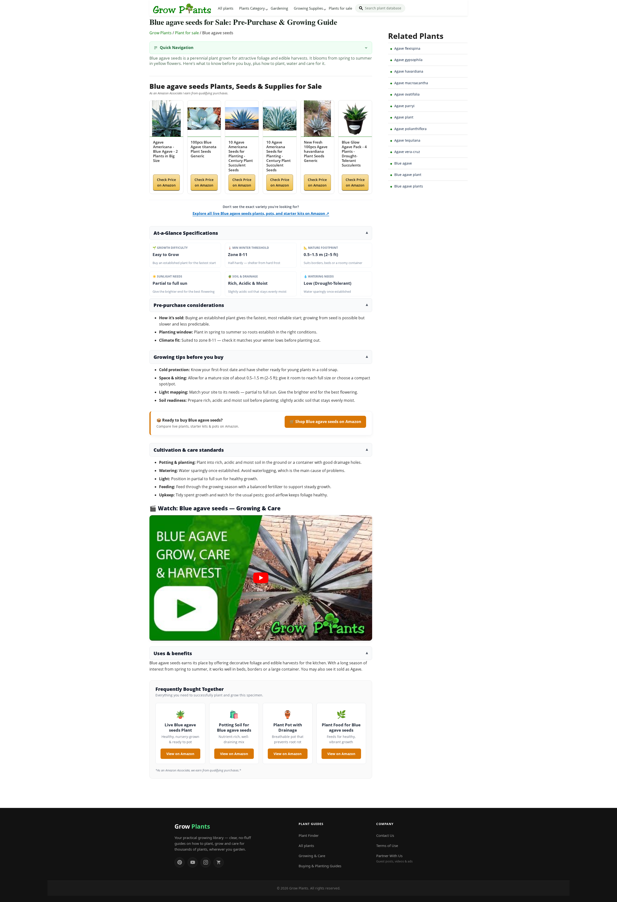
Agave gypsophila (408, 59)
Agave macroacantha (411, 83)
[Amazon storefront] (219, 862)
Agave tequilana (407, 140)
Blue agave (403, 163)
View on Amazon (180, 753)
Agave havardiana (408, 71)
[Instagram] (206, 862)
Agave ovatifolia (407, 94)
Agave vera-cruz (407, 151)
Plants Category (252, 8)
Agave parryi (404, 106)
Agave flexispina (407, 48)
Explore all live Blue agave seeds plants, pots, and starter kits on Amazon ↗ (261, 213)
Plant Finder (309, 835)
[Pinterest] (179, 862)
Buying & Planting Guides (320, 865)
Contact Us (385, 835)
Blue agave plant (407, 174)
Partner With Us (394, 858)
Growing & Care (312, 855)
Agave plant (403, 117)
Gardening (279, 8)
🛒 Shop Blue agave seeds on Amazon (325, 421)
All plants (225, 8)
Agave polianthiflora (410, 128)
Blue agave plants (408, 186)
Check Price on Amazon (166, 182)
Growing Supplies (308, 8)
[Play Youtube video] (260, 578)
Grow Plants (160, 32)
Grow (192, 826)
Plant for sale (187, 32)
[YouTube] (193, 862)
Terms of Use (387, 845)
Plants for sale (340, 8)
